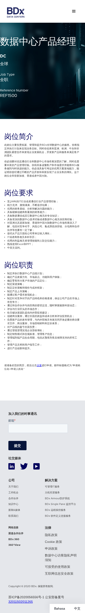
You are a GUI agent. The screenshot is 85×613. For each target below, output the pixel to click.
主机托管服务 (52, 492)
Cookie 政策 (53, 542)
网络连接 (13, 527)
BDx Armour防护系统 (57, 498)
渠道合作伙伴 (15, 533)
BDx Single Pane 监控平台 (60, 504)
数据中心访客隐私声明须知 (61, 558)
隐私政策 (51, 535)
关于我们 (13, 486)
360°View (14, 545)
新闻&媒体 (14, 510)
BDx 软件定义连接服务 (58, 516)
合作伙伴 (13, 498)
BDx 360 (13, 539)
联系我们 (13, 516)
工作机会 (13, 492)
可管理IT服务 (52, 486)
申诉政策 (51, 548)
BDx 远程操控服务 (55, 510)
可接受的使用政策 (57, 567)
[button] (74, 11)
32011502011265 (20, 601)
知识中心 (13, 504)
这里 (39, 365)
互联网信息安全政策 (59, 573)
